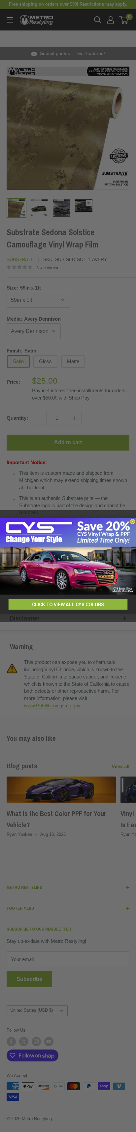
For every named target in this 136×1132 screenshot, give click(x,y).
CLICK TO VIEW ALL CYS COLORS (68, 604)
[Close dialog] (132, 521)
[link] (68, 556)
